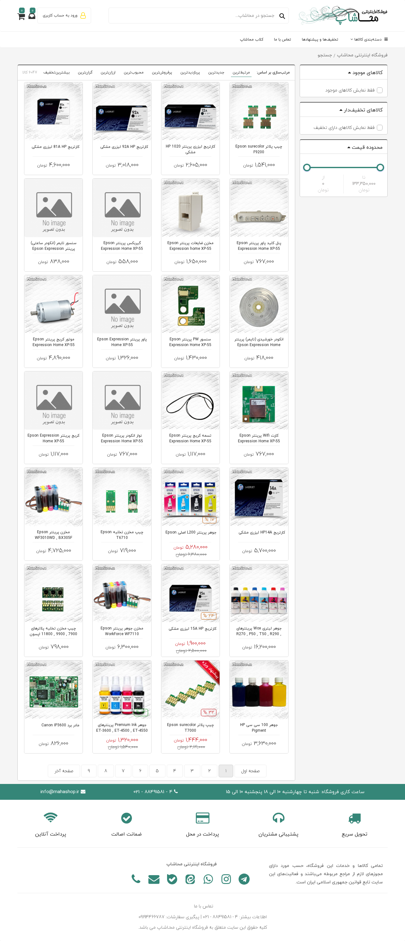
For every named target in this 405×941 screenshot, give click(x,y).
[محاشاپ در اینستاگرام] (226, 880)
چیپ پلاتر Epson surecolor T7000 (190, 728)
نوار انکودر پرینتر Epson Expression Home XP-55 (122, 438)
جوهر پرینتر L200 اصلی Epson (190, 532)
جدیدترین (216, 72)
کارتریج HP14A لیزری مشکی (262, 532)
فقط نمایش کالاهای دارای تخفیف (344, 128)
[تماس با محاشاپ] (135, 880)
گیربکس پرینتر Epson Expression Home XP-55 (122, 246)
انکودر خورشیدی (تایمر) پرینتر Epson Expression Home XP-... (259, 345)
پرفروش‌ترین (162, 72)
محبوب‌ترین (134, 72)
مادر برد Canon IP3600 (60, 725)
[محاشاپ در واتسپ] (208, 880)
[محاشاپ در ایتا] (190, 880)
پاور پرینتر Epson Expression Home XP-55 (122, 342)
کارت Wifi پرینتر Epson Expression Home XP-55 (259, 438)
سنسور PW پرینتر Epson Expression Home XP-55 (190, 342)
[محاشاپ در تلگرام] (244, 880)
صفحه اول (250, 771)
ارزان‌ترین (108, 72)
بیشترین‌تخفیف (56, 72)
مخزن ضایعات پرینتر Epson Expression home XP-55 (190, 246)
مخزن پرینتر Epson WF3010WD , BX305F (53, 535)
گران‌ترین (85, 72)
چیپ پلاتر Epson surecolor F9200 (258, 149)
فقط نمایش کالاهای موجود (350, 90)
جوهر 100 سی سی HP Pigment (259, 728)
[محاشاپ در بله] (172, 880)
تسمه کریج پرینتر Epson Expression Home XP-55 (190, 438)
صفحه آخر (63, 771)
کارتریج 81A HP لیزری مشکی (55, 146)
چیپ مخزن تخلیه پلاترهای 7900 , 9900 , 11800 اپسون (53, 631)
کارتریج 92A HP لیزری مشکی (124, 146)
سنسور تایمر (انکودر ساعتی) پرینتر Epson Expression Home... (54, 249)
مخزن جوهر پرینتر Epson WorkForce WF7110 (122, 631)
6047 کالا (29, 72)
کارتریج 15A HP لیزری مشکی (192, 628)
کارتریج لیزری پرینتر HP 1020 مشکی (190, 149)
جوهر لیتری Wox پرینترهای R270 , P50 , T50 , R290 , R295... (259, 634)
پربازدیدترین (190, 72)
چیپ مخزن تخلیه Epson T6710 (122, 535)
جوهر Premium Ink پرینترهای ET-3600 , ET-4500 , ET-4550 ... (122, 731)
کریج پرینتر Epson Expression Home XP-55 (53, 438)
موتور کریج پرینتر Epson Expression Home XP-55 (54, 342)
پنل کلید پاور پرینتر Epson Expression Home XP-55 (259, 246)
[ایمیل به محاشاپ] (153, 880)
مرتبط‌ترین (241, 72)
